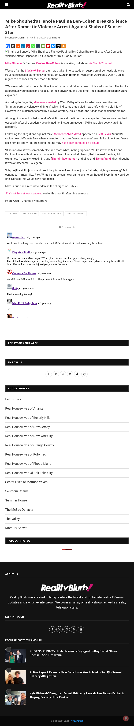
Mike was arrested (45, 102)
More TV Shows (16, 528)
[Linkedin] (23, 46)
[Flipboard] (48, 46)
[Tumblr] (38, 46)
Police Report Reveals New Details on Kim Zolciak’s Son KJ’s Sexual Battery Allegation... (76, 674)
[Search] (127, 4)
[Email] (43, 46)
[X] (13, 46)
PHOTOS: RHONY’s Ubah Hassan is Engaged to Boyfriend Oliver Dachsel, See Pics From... (73, 653)
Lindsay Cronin (16, 37)
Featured (12, 213)
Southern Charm (16, 491)
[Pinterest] (28, 46)
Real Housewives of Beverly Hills (27, 417)
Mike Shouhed (29, 213)
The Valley (12, 519)
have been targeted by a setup (80, 142)
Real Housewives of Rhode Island (28, 463)
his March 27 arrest (100, 63)
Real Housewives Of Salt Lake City (29, 473)
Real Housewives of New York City (29, 436)
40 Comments (52, 37)
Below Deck (13, 399)
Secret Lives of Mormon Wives (26, 482)
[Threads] (58, 46)
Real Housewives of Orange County (29, 445)
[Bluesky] (53, 46)
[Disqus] (67, 274)
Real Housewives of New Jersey (27, 427)
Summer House (16, 500)
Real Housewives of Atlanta (24, 408)
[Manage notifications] (126, 718)
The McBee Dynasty (19, 509)
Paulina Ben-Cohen (51, 213)
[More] (63, 46)
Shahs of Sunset (75, 213)
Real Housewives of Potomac (25, 454)
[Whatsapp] (33, 46)
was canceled (23, 193)
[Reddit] (18, 46)
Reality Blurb (77, 720)
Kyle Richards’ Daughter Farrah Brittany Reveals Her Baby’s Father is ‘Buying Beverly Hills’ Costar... (77, 695)
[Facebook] (8, 46)
